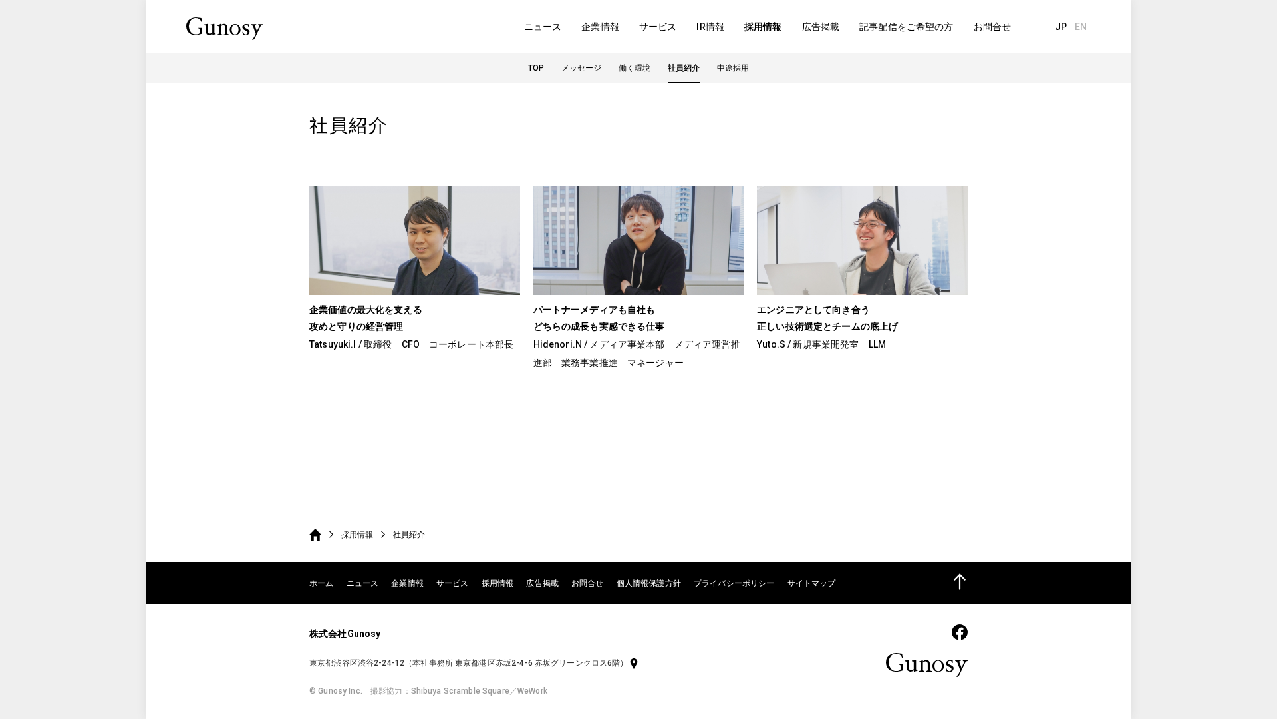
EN (1081, 26)
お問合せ (993, 26)
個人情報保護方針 (649, 583)
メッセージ (581, 68)
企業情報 (600, 26)
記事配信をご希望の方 (906, 26)
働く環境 (634, 68)
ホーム (321, 583)
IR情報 (710, 26)
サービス (658, 26)
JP (1061, 26)
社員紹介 (684, 68)
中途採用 (733, 68)
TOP (536, 68)
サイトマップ (811, 583)
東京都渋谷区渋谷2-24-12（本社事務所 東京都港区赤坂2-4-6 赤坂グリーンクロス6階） (469, 663)
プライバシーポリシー (734, 583)
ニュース (543, 26)
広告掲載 (821, 26)
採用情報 (763, 26)
